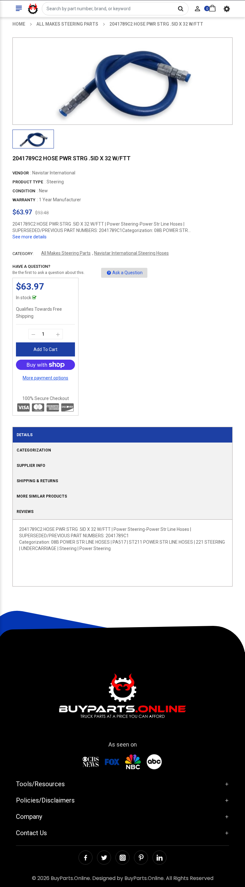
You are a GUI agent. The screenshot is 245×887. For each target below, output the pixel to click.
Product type (27, 182)
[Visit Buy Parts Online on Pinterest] (141, 858)
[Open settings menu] (227, 8)
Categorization (34, 450)
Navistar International (53, 172)
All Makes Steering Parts (66, 253)
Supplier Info (31, 465)
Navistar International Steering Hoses (131, 253)
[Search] (180, 8)
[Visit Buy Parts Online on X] (104, 858)
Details (25, 435)
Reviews (25, 511)
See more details (29, 236)
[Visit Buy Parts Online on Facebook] (85, 858)
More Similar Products (42, 496)
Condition (23, 190)
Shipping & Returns (37, 481)
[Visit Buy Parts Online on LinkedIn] (159, 858)
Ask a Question (127, 272)
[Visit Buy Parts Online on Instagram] (122, 858)
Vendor (20, 173)
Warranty (23, 199)
